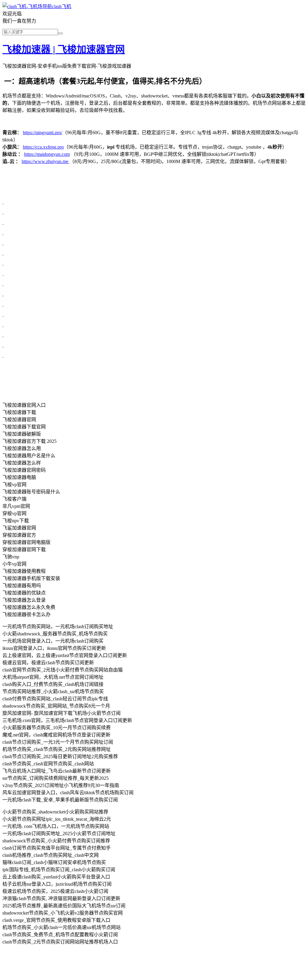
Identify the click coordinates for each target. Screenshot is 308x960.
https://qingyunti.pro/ (42, 132)
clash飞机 (61, 6)
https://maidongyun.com (47, 154)
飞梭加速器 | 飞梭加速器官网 (63, 49)
